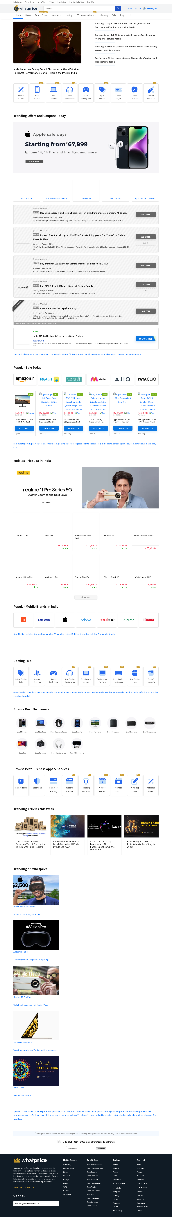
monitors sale (131, 692)
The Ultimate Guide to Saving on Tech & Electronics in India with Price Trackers (30, 844)
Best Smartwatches (95, 1168)
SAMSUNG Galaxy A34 (144, 535)
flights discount (90, 443)
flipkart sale (34, 443)
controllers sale (33, 692)
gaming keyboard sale (80, 692)
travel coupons (61, 354)
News (28, 15)
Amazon (116, 1203)
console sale (19, 692)
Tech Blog (140, 1168)
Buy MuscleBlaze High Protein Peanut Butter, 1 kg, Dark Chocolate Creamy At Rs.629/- (84, 212)
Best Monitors (92, 1179)
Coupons (137, 8)
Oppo (65, 1183)
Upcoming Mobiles (88, 634)
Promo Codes (29, 2)
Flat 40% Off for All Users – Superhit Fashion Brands (66, 286)
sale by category (20, 443)
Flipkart (17, 434)
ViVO (65, 1187)
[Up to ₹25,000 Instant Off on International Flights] (23, 337)
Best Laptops (92, 1176)
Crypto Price (41, 2)
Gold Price (117, 1179)
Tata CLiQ (42, 434)
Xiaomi (66, 1172)
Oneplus (66, 1176)
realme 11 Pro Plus (24, 577)
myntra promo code (44, 354)
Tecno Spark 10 (111, 577)
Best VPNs (90, 2)
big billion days (105, 443)
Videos (139, 1172)
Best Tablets (92, 1172)
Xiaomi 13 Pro (21, 535)
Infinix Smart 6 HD (142, 577)
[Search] (118, 8)
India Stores (17, 2)
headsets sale (98, 692)
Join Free (145, 311)
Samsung (67, 1164)
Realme (66, 1191)
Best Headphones (94, 1183)
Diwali (115, 1206)
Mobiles (55, 15)
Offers (129, 8)
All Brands (67, 1194)
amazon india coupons (23, 354)
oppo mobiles (77, 1111)
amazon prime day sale (123, 443)
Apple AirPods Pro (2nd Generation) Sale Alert (121, 421)
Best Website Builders (76, 2)
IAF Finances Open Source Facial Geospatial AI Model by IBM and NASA (66, 844)
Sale (114, 15)
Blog (122, 15)
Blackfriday (117, 1210)
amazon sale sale (49, 443)
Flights (116, 1172)
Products (140, 1176)
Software (140, 1179)
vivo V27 (49, 535)
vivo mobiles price (93, 1111)
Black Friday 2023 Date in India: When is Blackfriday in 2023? (141, 844)
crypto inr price (62, 1115)
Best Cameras (92, 1202)
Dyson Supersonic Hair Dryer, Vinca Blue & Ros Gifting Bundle (47, 422)
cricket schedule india (121, 1115)
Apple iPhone (68, 1168)
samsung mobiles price (113, 1111)
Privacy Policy (142, 1206)
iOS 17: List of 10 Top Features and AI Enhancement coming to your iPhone (102, 845)
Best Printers (92, 1187)
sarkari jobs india (103, 1115)
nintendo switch (22, 696)
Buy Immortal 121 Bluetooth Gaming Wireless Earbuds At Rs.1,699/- (74, 263)
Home (18, 15)
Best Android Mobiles (43, 634)
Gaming (104, 15)
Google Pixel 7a (82, 577)
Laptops (69, 15)
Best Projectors (93, 1191)
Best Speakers (93, 1198)
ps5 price (143, 692)
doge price (39, 1115)
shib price (49, 1115)
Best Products (88, 15)
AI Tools (51, 2)
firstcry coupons (95, 354)
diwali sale (140, 443)
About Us (140, 1199)
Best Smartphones (94, 1164)
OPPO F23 (109, 535)
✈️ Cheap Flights (149, 8)
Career (139, 1210)
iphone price (41, 1111)
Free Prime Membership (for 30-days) (59, 308)
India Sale (117, 1188)
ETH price (65, 1111)
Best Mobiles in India (23, 634)
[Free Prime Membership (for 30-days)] (23, 310)
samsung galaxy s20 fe (23, 1115)
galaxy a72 (75, 1115)
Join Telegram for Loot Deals (27, 1204)
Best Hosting (62, 2)
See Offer (145, 214)
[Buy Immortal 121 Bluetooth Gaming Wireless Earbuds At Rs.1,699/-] (23, 265)
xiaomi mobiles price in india (138, 1111)
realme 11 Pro (51, 577)
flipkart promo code (78, 354)
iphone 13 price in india (23, 1111)
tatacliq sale (76, 443)
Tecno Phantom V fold (83, 537)
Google (66, 1179)
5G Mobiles (59, 634)
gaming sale (63, 443)
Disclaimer (141, 1203)
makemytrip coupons (114, 354)
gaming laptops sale (114, 692)
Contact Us (29, 1187)
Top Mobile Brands (106, 634)
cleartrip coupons (133, 354)
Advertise (17, 1187)
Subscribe (101, 1149)
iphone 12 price (87, 1115)
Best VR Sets (92, 1206)
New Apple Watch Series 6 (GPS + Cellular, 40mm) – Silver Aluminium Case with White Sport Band (147, 423)
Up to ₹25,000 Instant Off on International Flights (58, 336)
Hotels (115, 1176)
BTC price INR (54, 1111)
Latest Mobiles (72, 634)
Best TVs (90, 1194)
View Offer (24, 428)
